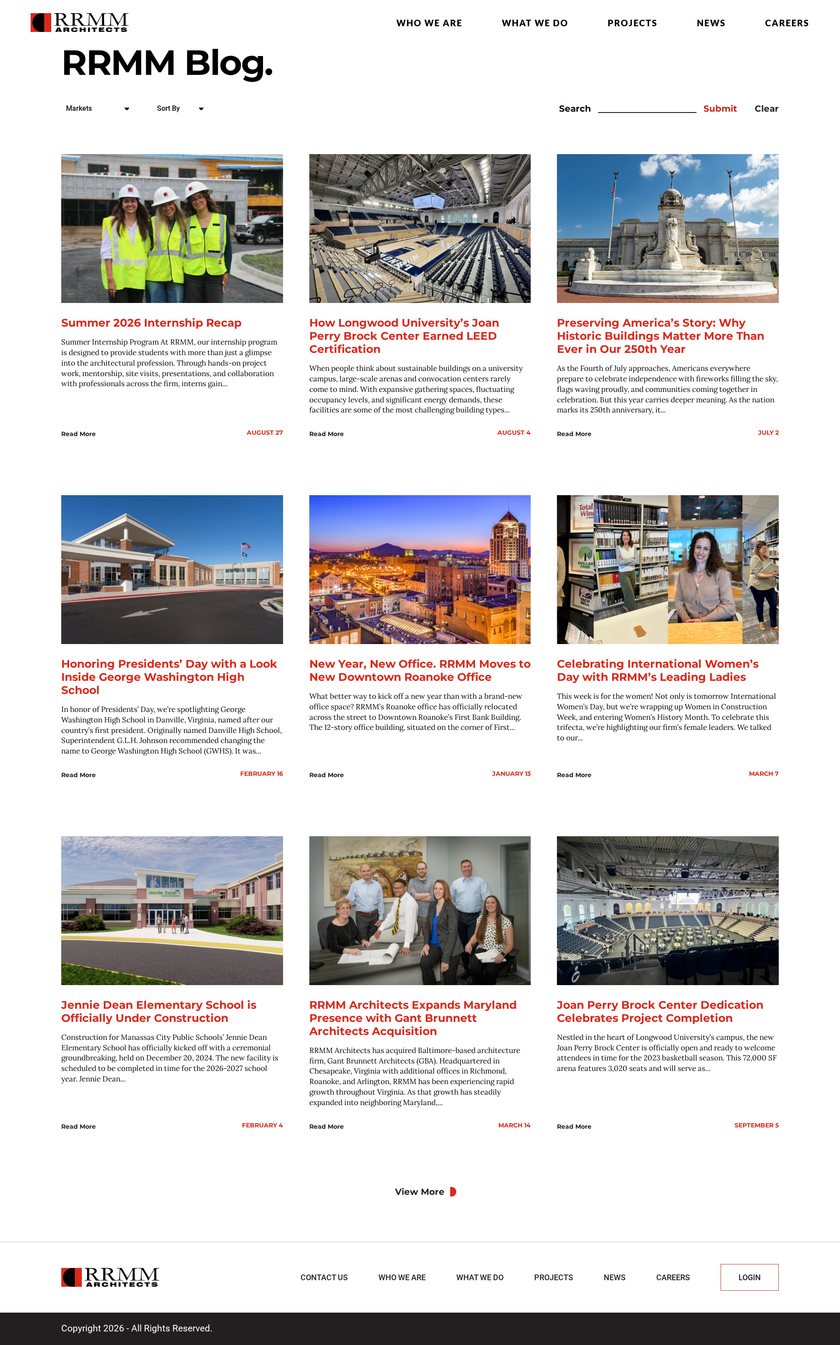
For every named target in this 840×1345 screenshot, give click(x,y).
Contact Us (324, 1277)
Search (575, 108)
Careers (787, 23)
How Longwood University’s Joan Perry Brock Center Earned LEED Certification (404, 336)
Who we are (429, 23)
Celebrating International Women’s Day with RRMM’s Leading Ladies (658, 670)
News (711, 23)
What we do (535, 23)
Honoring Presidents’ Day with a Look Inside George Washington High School (169, 677)
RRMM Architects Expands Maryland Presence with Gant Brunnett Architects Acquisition (413, 1018)
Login (749, 1277)
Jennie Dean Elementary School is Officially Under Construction (158, 1011)
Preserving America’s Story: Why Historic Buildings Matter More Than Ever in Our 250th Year (660, 336)
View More (419, 1191)
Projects (633, 23)
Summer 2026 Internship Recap (151, 322)
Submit (720, 108)
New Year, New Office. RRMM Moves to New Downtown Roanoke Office (420, 670)
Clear (767, 108)
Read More (78, 434)
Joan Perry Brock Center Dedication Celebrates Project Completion (660, 1011)
